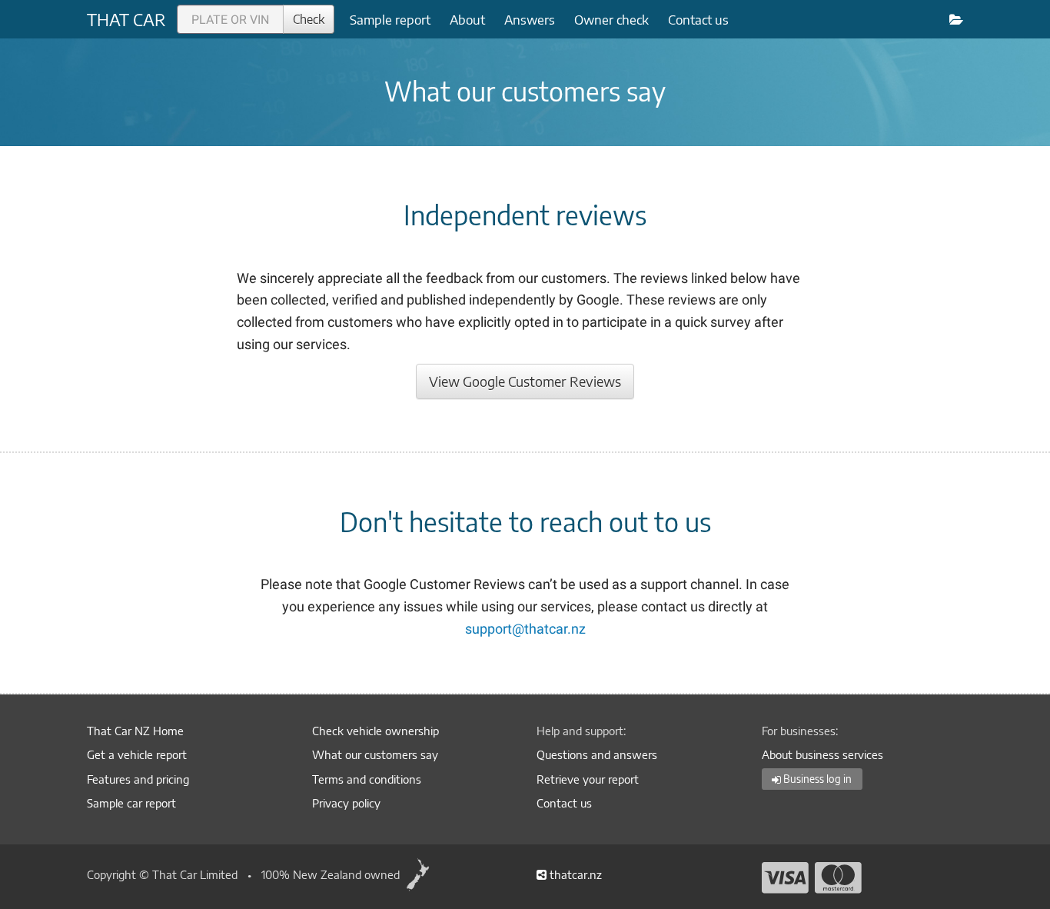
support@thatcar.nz (525, 629)
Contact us (564, 803)
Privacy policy (346, 803)
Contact (698, 19)
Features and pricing (138, 779)
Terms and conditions (366, 779)
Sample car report (131, 803)
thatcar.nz (574, 874)
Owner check (611, 19)
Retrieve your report (588, 779)
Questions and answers (597, 754)
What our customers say (375, 754)
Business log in (816, 779)
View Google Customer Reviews (525, 381)
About (467, 19)
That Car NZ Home (135, 731)
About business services (822, 754)
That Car (126, 19)
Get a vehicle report (137, 754)
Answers (529, 19)
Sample (390, 19)
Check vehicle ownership (375, 731)
